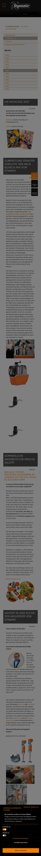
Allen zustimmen (21, 850)
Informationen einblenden (20, 838)
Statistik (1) (6, 833)
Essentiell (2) (6, 827)
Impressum (27, 807)
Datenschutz (35, 807)
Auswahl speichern (21, 842)
